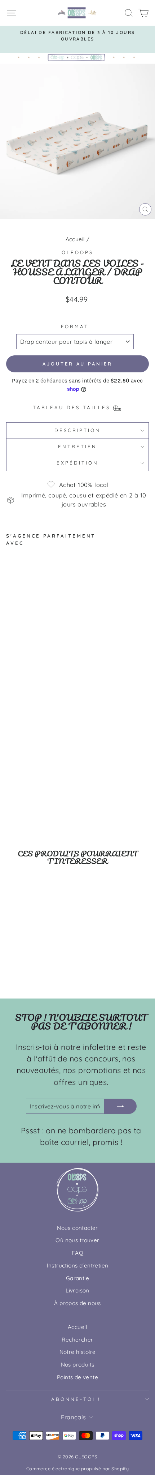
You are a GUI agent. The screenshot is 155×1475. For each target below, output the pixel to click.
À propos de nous (77, 1303)
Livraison (77, 1290)
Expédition (77, 463)
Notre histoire (77, 1351)
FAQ (77, 1252)
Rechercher (77, 1339)
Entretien (77, 446)
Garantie (77, 1278)
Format (75, 326)
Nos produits (77, 1364)
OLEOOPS (77, 252)
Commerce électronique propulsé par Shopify (77, 1468)
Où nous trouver (77, 1240)
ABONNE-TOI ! (75, 1399)
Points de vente (77, 1377)
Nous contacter (77, 1227)
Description (77, 430)
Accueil (75, 239)
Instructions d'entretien (77, 1265)
